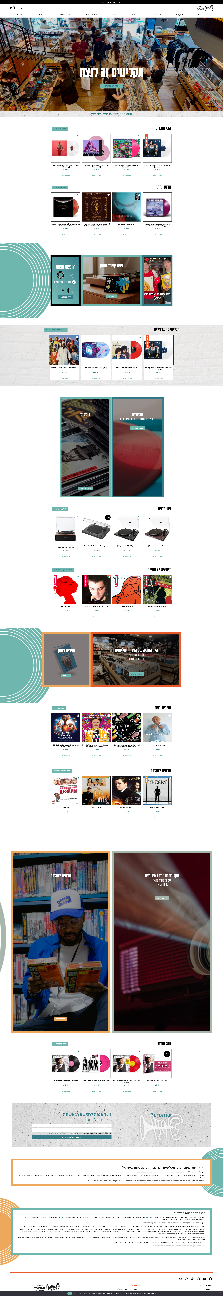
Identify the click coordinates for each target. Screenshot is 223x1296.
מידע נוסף (96, 818)
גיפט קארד (157, 14)
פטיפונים (135, 14)
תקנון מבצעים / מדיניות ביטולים (127, 1289)
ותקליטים (158, 1172)
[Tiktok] (192, 1279)
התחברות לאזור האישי (204, 1285)
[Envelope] (180, 1279)
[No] (220, 1293)
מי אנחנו (209, 1289)
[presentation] (32, 8)
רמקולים (148, 1217)
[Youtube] (204, 1279)
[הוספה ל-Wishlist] (169, 136)
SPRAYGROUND (64, 14)
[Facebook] (210, 1279)
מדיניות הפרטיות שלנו (55, 1133)
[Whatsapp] (186, 1279)
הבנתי (69, 1293)
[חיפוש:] (32, 8)
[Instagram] (198, 1279)
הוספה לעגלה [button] (157, 176)
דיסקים (64, 1217)
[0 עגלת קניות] (14, 8)
